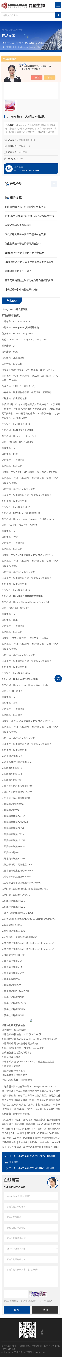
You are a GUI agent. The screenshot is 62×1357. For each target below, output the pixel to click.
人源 (51, 43)
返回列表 (13, 1162)
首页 (18, 43)
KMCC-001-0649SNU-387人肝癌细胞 (36, 1156)
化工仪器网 (17, 1352)
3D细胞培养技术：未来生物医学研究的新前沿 (29, 262)
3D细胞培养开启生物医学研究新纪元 (24, 252)
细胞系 (41, 43)
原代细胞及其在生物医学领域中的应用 (25, 234)
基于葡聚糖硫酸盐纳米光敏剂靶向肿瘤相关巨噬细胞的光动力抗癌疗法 (31, 280)
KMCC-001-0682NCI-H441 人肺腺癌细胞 (38, 1168)
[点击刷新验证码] (38, 1294)
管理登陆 (28, 1352)
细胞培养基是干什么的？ (18, 271)
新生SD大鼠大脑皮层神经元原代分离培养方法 (29, 216)
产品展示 (29, 43)
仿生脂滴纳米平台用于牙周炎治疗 (23, 243)
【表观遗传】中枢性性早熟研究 (22, 289)
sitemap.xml (39, 1352)
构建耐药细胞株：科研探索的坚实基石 (25, 206)
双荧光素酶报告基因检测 (18, 225)
